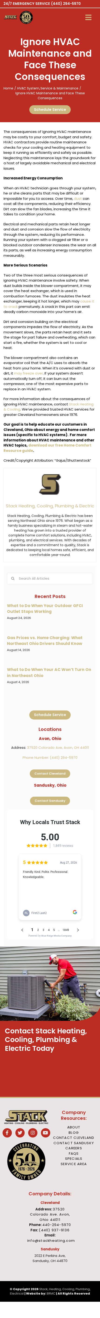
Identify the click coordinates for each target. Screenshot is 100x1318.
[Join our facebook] (7, 1133)
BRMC (51, 1293)
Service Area (74, 1163)
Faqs (74, 1153)
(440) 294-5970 (66, 3)
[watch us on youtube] (45, 1133)
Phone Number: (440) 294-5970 (50, 757)
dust (78, 198)
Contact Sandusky (73, 1143)
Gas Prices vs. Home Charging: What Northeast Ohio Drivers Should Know (45, 641)
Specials (74, 1158)
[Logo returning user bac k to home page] (10, 17)
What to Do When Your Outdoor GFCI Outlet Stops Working (45, 609)
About (73, 1127)
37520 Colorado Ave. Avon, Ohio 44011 (50, 1214)
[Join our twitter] (20, 1133)
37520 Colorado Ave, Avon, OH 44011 (58, 747)
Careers (73, 1148)
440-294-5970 (56, 1224)
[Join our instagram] (32, 1133)
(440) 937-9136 (54, 1230)
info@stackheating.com (51, 1240)
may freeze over (28, 373)
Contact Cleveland (73, 1137)
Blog (74, 1132)
